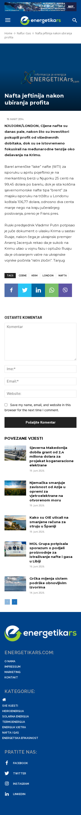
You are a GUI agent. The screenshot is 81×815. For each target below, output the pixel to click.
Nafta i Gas (24, 33)
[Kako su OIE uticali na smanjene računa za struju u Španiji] (15, 522)
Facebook (20, 763)
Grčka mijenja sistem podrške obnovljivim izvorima (48, 582)
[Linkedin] (38, 290)
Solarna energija (15, 716)
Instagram (21, 783)
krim (35, 275)
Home (8, 33)
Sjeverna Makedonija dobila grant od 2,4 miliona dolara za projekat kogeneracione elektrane (51, 456)
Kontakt (11, 677)
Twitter (19, 773)
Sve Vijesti (10, 705)
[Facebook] (11, 290)
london (48, 275)
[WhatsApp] (51, 290)
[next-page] (14, 602)
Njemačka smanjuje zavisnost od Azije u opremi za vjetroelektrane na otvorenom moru (47, 491)
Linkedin (19, 794)
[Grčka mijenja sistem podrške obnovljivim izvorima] (15, 583)
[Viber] (65, 290)
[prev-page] (7, 602)
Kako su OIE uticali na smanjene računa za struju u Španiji (48, 521)
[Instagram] (7, 784)
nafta (62, 275)
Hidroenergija (13, 711)
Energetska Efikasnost (20, 738)
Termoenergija (13, 721)
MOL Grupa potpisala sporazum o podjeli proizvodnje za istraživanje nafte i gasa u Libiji (50, 552)
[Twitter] (25, 290)
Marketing (12, 672)
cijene (23, 275)
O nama (9, 661)
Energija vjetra (14, 727)
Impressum (12, 666)
